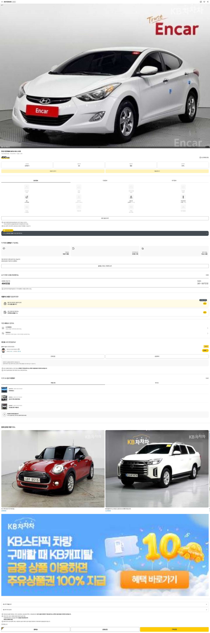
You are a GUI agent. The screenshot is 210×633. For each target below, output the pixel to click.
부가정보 (174, 180)
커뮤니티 (53, 383)
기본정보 (105, 180)
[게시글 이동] (105, 390)
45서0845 (9, 2)
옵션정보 (36, 180)
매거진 (157, 383)
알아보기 (105, 303)
